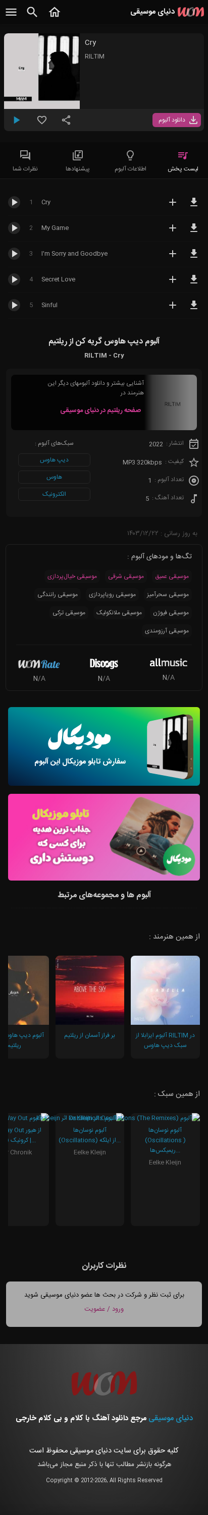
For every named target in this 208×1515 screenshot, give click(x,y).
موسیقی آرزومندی (167, 631)
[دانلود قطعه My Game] (194, 232)
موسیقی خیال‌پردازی (72, 576)
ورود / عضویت (104, 1309)
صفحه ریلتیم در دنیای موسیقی (100, 410)
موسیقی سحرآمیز (168, 595)
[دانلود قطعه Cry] (194, 207)
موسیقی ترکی (69, 613)
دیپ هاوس (54, 460)
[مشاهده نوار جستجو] (32, 18)
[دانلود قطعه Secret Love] (194, 284)
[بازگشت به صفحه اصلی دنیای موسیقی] (54, 18)
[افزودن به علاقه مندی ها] (41, 124)
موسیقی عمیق (172, 576)
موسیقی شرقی (126, 576)
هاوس (54, 477)
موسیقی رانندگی (57, 595)
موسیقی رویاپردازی (112, 595)
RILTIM (95, 56)
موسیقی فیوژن (171, 613)
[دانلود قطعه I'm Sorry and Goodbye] (194, 258)
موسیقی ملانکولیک (119, 613)
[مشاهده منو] (11, 18)
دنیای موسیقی (170, 1418)
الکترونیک (54, 494)
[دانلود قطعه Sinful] (194, 310)
